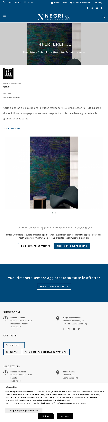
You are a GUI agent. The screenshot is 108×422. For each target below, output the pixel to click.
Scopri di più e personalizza (23, 410)
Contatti (29, 2)
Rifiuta (45, 416)
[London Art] (54, 73)
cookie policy (95, 394)
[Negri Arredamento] (63, 328)
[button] (52, 212)
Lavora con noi (60, 2)
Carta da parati (14, 128)
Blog (99, 2)
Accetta (65, 416)
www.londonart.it (12, 97)
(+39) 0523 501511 (13, 2)
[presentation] (9, 176)
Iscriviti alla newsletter (83, 2)
